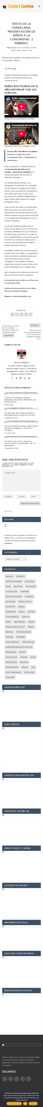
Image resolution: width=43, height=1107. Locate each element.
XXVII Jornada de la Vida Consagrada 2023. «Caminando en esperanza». (21, 157)
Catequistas (11, 591)
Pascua (22, 652)
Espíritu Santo (25, 602)
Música (31, 627)
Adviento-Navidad (14, 581)
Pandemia (21, 637)
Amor (8, 586)
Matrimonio (19, 622)
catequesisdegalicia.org (21, 296)
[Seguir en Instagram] (16, 1078)
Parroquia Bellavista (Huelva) (19, 647)
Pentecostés (11, 657)
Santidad (24, 662)
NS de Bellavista (23, 632)
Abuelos (9, 576)
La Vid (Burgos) (12, 617)
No (25, 1103)
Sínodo (25, 667)
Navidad (9, 632)
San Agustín (11, 662)
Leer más (33, 1103)
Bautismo (18, 586)
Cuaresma (24, 591)
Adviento (20, 576)
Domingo (29, 596)
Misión (31, 622)
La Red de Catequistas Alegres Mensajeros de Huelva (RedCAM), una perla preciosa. (20, 400)
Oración (9, 637)
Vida (33, 667)
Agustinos (30, 581)
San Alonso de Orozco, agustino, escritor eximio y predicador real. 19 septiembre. (20, 443)
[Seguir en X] (10, 1078)
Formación (10, 612)
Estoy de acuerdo (14, 1103)
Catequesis (31, 586)
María (8, 622)
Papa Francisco (12, 642)
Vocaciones (29, 672)
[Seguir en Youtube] (28, 1078)
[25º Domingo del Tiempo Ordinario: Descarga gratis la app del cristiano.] (21, 409)
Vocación (10, 677)
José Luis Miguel (23, 47)
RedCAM (24, 657)
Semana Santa (12, 667)
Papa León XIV (28, 642)
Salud (33, 657)
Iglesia (22, 612)
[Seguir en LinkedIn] (22, 1078)
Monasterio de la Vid (15, 627)
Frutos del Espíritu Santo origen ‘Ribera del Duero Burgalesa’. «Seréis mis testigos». (21, 428)
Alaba (19, 50)
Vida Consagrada (13, 672)
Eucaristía (10, 607)
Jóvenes (31, 612)
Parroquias (11, 652)
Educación (10, 602)
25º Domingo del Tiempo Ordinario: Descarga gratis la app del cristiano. (20, 414)
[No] (40, 1098)
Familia (21, 607)
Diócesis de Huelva (14, 596)
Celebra (24, 50)
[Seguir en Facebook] (4, 1078)
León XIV (25, 617)
